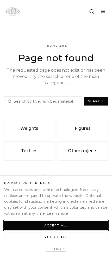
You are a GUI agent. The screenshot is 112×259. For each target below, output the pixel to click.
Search (96, 101)
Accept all (56, 225)
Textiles (29, 150)
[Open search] (91, 11)
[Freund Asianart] (12, 11)
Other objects (82, 150)
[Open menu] (103, 11)
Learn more (57, 213)
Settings (56, 249)
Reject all (56, 237)
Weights (29, 128)
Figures (83, 128)
